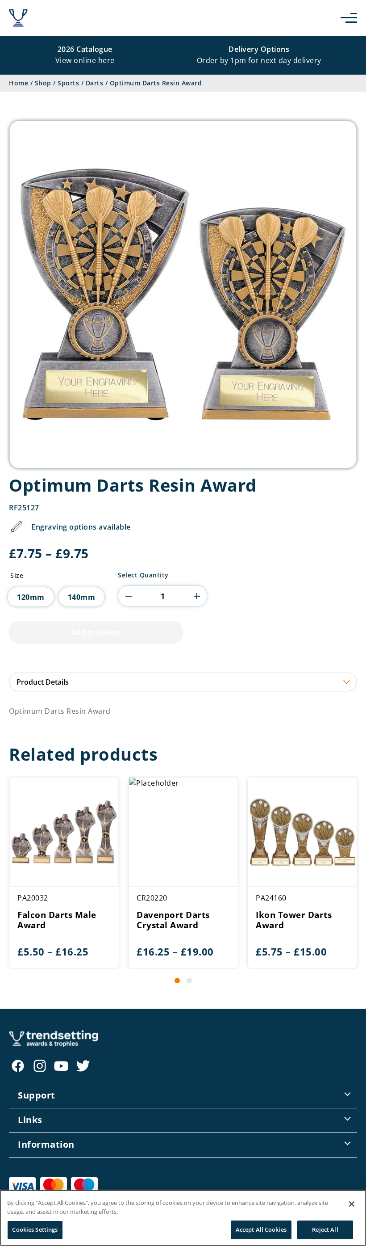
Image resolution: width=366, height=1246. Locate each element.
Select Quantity (143, 575)
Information (46, 1144)
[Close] (352, 1204)
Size (16, 576)
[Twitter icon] (83, 1066)
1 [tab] (177, 980)
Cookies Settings (35, 1229)
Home (18, 83)
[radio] (30, 597)
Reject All (325, 1229)
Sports (68, 83)
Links (30, 1120)
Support (36, 1095)
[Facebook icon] (18, 1066)
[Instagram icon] (40, 1066)
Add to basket (96, 632)
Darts (95, 83)
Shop (43, 83)
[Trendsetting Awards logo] (18, 18)
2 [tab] (189, 980)
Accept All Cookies (261, 1229)
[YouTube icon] (61, 1066)
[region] (183, 1218)
